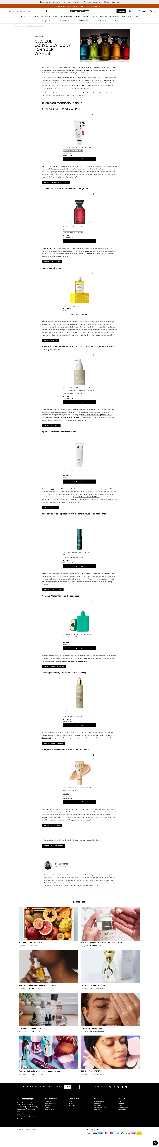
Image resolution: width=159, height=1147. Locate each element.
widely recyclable (94, 85)
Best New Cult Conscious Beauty (34, 26)
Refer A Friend (122, 1109)
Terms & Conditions (99, 1101)
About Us (71, 1101)
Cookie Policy (97, 1105)
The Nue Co (46, 248)
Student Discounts (123, 1107)
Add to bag (79, 159)
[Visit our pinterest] (126, 1087)
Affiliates (120, 1105)
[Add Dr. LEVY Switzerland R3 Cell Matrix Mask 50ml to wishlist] (93, 115)
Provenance (107, 80)
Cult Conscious (63, 77)
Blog (22, 26)
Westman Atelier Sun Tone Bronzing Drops (75, 661)
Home (17, 26)
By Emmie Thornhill (35, 989)
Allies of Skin (46, 574)
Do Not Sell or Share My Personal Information (26, 1117)
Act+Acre (74, 409)
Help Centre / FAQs (50, 1103)
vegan (76, 85)
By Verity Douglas (97, 946)
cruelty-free (83, 85)
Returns (47, 1107)
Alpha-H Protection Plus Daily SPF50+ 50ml (76, 470)
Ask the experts (83, 21)
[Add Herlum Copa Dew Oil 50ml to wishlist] (93, 274)
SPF (52, 489)
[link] (142, 11)
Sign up (68, 1086)
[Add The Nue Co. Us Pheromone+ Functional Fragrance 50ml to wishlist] (93, 194)
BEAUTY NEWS (39, 36)
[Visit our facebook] (110, 1087)
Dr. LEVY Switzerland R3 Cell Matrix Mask (57, 166)
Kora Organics (47, 735)
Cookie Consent (21, 1115)
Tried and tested (64, 21)
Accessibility (97, 1109)
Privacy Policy (97, 1103)
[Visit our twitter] (114, 1087)
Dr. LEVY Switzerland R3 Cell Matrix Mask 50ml (77, 147)
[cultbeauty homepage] (79, 11)
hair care (86, 70)
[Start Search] (46, 11)
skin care (72, 70)
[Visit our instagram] (118, 1087)
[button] (155, 1143)
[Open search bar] (116, 20)
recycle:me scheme (94, 254)
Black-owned (107, 85)
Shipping (47, 1105)
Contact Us (48, 1101)
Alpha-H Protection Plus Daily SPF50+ (86, 497)
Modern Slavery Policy (100, 1107)
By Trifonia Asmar (97, 1031)
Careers (71, 1103)
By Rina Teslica (34, 946)
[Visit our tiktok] (122, 1087)
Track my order (49, 1109)
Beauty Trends (101, 21)
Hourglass (45, 809)
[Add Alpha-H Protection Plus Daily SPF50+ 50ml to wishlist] (93, 437)
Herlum (44, 321)
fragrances (89, 251)
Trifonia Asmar (61, 864)
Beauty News (46, 21)
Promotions (121, 1103)
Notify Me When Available (79, 314)
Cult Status (121, 1101)
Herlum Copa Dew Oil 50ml (71, 306)
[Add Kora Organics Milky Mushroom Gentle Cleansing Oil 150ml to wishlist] (93, 678)
